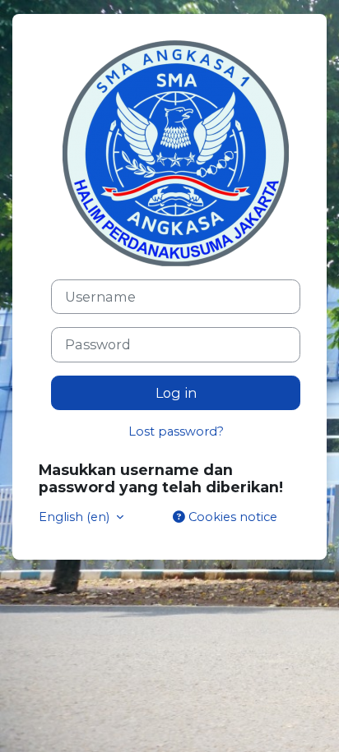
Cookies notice (231, 517)
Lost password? (176, 431)
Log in (176, 393)
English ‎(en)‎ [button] (76, 517)
